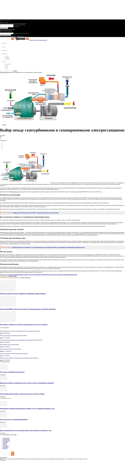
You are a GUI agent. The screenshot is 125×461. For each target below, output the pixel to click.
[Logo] (7, 40)
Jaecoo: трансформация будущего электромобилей (10, 348)
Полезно (7, 57)
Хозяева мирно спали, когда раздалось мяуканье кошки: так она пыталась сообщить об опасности (19, 331)
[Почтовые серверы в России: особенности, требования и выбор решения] (8, 290)
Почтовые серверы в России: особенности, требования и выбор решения (22, 293)
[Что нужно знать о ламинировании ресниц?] (3, 416)
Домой (1, 72)
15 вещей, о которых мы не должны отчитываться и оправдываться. (14, 353)
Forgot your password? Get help (7, 29)
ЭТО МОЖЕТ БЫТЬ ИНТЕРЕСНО (10, 277)
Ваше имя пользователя (19, 25)
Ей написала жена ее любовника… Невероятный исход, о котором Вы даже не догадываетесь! (19, 357)
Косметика (5, 50)
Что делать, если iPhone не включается (12, 372)
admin (1, 333)
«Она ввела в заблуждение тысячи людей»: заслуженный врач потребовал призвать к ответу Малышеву (21, 340)
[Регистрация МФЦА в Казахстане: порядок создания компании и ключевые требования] (8, 306)
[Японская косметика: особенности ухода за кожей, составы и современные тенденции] (3, 380)
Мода (4, 47)
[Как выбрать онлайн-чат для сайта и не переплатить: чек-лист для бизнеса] (8, 321)
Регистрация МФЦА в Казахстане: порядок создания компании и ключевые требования (28, 309)
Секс (7, 68)
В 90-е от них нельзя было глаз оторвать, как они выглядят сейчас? (13, 335)
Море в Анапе (12, 276)
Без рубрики (8, 64)
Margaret (2, 351)
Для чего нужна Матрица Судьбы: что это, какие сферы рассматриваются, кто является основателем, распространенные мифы (43, 274)
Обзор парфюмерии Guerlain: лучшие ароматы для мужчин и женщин (22, 394)
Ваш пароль (16, 26)
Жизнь (7, 56)
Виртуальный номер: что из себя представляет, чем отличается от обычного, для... (26, 430)
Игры (7, 65)
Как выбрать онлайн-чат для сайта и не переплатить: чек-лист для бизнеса (23, 324)
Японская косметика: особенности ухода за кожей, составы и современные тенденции (27, 383)
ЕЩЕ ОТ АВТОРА (25, 277)
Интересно (5, 54)
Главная (4, 43)
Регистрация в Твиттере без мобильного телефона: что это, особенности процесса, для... (27, 408)
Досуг (7, 67)
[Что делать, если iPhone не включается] (3, 369)
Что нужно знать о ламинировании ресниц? (14, 419)
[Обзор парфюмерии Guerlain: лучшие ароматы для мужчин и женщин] (3, 391)
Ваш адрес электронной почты (21, 33)
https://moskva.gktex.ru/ (15, 191)
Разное (4, 61)
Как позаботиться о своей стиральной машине (9, 344)
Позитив (7, 59)
